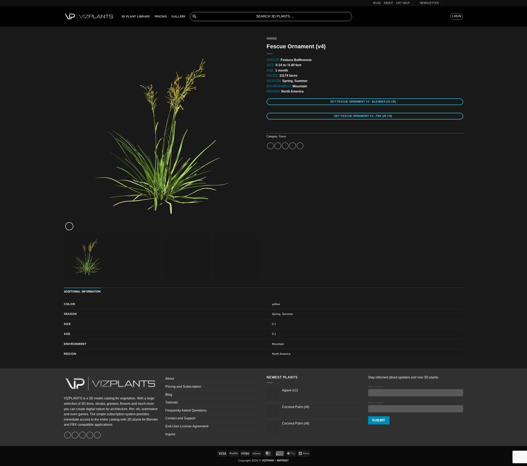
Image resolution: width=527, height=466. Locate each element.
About (388, 3)
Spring (276, 314)
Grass (271, 38)
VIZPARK (268, 460)
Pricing (161, 16)
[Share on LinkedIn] (300, 145)
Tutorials (171, 402)
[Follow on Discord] (461, 3)
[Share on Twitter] (277, 145)
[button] (427, 3)
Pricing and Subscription (183, 386)
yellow (276, 304)
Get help (403, 3)
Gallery (178, 16)
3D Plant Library (135, 16)
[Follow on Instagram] (449, 3)
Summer (287, 314)
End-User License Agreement (186, 426)
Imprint (170, 434)
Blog (377, 3)
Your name (375, 386)
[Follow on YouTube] (457, 3)
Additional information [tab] (82, 291)
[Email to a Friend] (285, 145)
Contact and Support (180, 418)
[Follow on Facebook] (445, 3)
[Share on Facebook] (270, 145)
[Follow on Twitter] (453, 3)
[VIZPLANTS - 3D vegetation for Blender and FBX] (89, 16)
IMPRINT (283, 460)
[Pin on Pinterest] (292, 145)
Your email (375, 402)
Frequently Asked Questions (185, 410)
